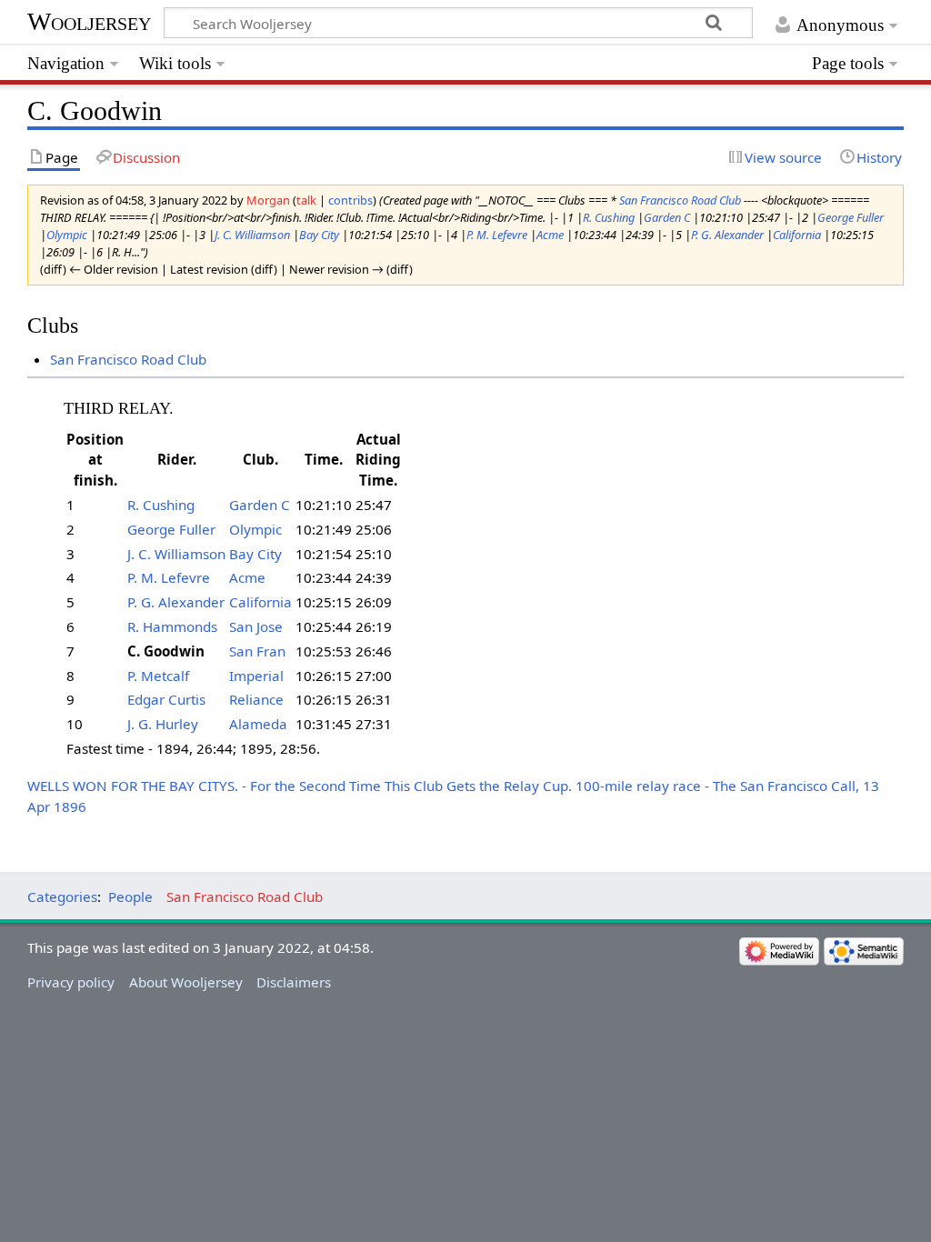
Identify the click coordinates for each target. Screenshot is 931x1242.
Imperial (256, 675)
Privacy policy (71, 982)
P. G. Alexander (727, 234)
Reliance (256, 699)
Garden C (667, 217)
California (797, 234)
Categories (62, 896)
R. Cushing (609, 217)
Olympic (66, 234)
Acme (550, 234)
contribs (350, 200)
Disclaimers (293, 982)
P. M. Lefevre (496, 234)
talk (306, 200)
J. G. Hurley (162, 724)
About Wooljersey (186, 982)
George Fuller (850, 217)
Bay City (319, 234)
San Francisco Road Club (680, 200)
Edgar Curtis (166, 699)
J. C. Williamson (252, 234)
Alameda (258, 724)
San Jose (256, 626)
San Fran (257, 651)
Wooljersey (89, 21)
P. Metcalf (158, 675)
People (130, 896)
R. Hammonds (172, 626)
